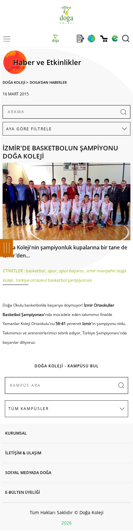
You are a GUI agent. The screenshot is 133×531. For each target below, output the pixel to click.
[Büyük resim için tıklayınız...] (66, 203)
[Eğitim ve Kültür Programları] (91, 38)
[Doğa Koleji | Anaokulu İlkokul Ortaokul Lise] (66, 15)
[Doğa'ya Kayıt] (80, 38)
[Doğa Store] (104, 38)
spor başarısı (71, 271)
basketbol (35, 271)
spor (51, 271)
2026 (66, 523)
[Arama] (126, 38)
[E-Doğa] (115, 38)
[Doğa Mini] (68, 38)
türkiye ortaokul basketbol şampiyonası (53, 280)
